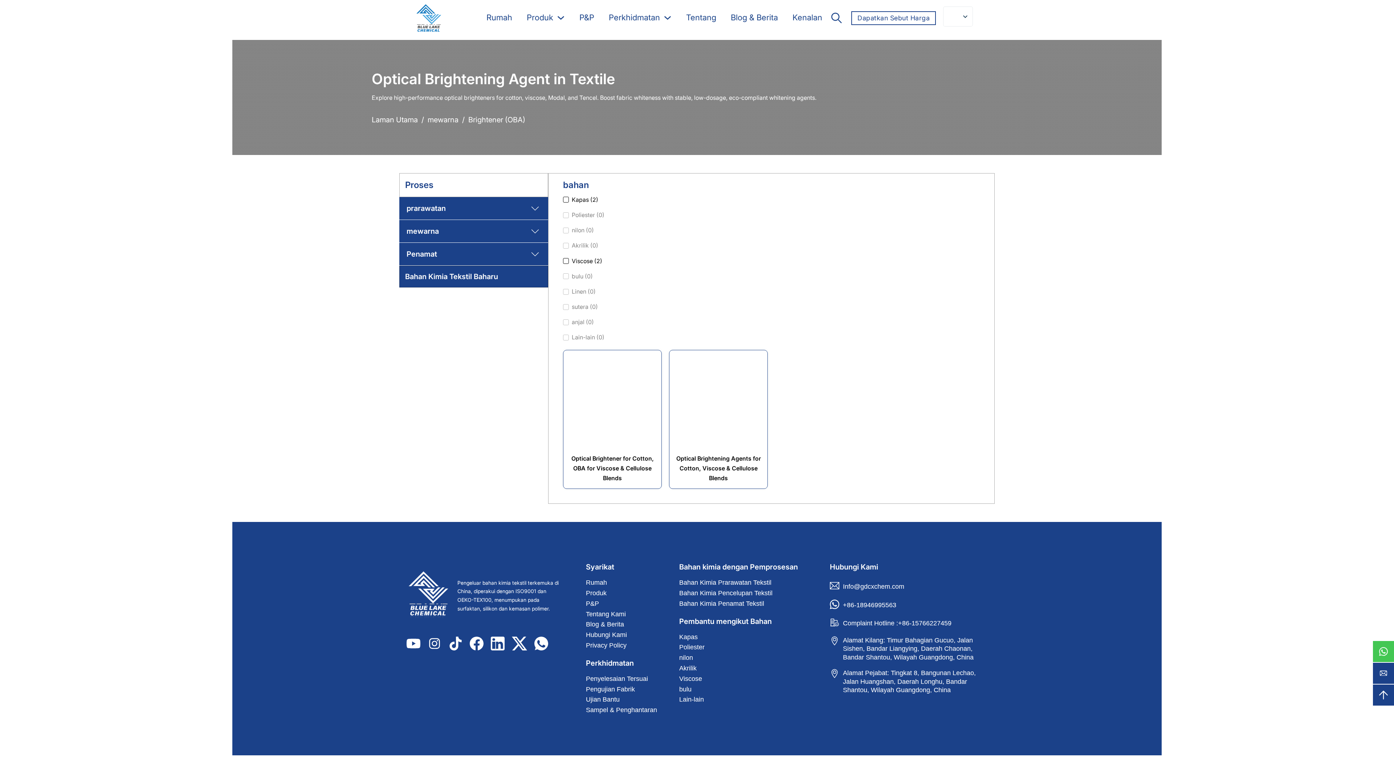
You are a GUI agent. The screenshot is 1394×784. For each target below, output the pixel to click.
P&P (586, 17)
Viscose (690, 678)
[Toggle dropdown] (561, 18)
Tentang (701, 17)
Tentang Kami (606, 614)
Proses (419, 185)
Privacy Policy (606, 645)
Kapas (688, 637)
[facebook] (477, 643)
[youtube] (413, 643)
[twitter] (519, 643)
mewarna (443, 119)
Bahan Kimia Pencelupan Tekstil (726, 593)
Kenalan (807, 17)
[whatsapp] (1383, 651)
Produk (540, 17)
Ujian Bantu (603, 699)
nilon (686, 657)
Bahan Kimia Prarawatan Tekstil (725, 582)
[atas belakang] (1383, 695)
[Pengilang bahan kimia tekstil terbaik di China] (430, 595)
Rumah (499, 17)
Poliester (692, 647)
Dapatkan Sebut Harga (893, 18)
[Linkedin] (498, 643)
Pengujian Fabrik (610, 689)
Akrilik (688, 668)
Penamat (422, 254)
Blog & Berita (754, 17)
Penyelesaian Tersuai (617, 678)
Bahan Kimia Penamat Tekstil (721, 603)
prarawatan (426, 208)
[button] (473, 208)
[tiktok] (455, 643)
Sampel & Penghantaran (621, 710)
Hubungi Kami (606, 634)
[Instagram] (434, 643)
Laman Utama (395, 119)
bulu (685, 689)
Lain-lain (691, 699)
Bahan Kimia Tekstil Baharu (451, 276)
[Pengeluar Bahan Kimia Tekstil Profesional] (428, 18)
